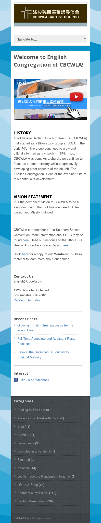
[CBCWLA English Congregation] (50, 20)
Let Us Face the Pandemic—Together (44, 476)
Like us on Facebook (34, 379)
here (26, 240)
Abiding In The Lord (31, 409)
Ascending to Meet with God (37, 418)
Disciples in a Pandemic (34, 451)
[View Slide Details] (50, 99)
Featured (23, 459)
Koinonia (23, 468)
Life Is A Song (27, 484)
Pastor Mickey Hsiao (32, 492)
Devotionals (25, 443)
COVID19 (24, 434)
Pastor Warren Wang (31, 501)
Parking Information (27, 300)
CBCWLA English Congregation (32, 518)
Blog (20, 426)
